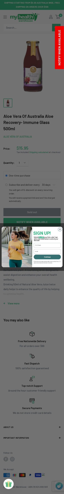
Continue (47, 257)
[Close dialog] (60, 229)
